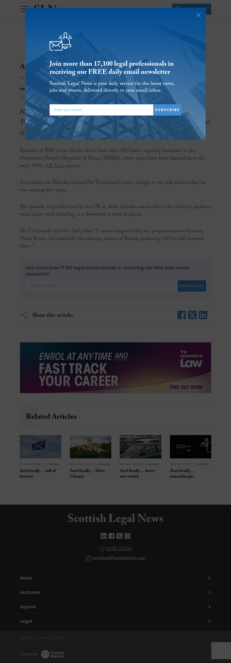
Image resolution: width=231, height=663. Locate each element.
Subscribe (167, 109)
